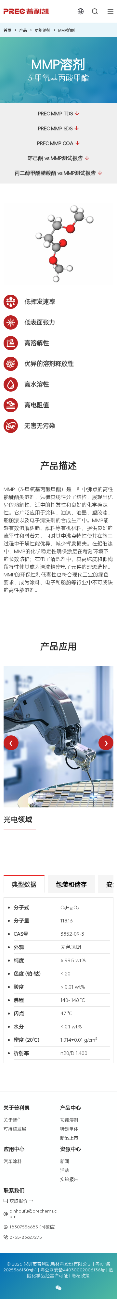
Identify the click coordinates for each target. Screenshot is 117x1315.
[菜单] (110, 11)
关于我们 (13, 1120)
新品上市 (69, 1138)
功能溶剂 (69, 1120)
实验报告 (69, 1179)
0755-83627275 (25, 1237)
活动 (64, 1170)
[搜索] (95, 11)
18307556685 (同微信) (32, 1227)
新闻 (64, 1161)
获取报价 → (21, 1200)
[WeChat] (58, 1288)
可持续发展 (15, 1129)
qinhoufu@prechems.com (33, 1213)
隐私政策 (81, 1275)
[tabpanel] (58, 980)
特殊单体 (69, 1129)
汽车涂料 (13, 1161)
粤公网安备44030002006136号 (72, 1270)
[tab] (24, 884)
